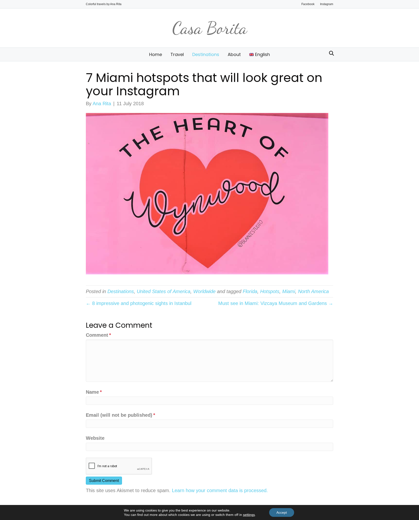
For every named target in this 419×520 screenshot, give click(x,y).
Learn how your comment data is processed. (220, 490)
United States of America (163, 291)
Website (95, 438)
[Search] (330, 53)
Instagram (326, 4)
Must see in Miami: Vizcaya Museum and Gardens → (275, 303)
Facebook (307, 4)
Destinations (205, 54)
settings (249, 515)
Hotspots (269, 291)
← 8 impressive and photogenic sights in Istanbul (138, 303)
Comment (98, 335)
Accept (281, 512)
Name (94, 392)
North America (313, 291)
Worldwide (204, 291)
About (234, 54)
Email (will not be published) (120, 415)
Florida (250, 291)
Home (155, 54)
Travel (177, 54)
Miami (288, 291)
